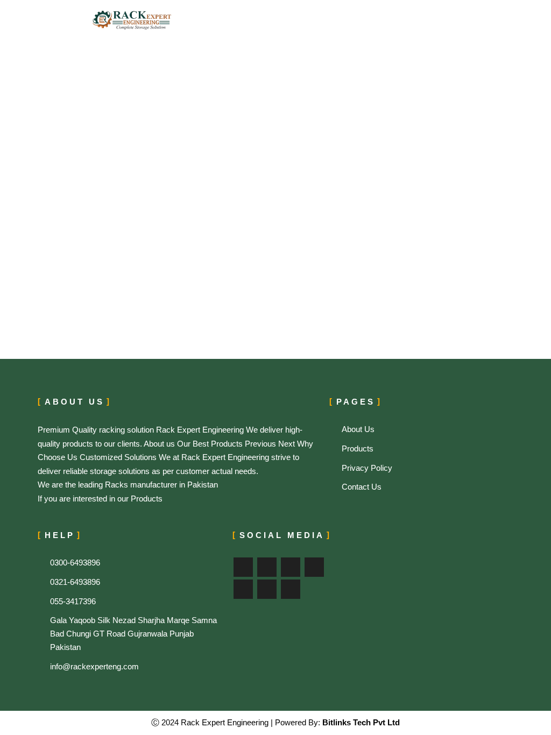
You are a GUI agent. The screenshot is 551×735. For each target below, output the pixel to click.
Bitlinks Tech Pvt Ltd (360, 722)
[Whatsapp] (290, 589)
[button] (431, 20)
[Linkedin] (243, 589)
